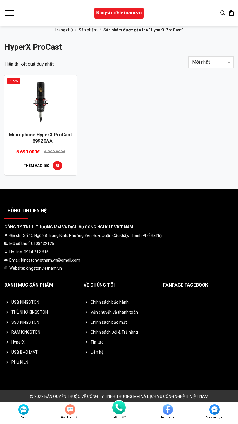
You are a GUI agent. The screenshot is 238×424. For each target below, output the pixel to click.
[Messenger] (214, 409)
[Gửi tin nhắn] (70, 409)
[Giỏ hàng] (231, 13)
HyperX (18, 342)
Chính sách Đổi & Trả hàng (114, 332)
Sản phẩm (88, 30)
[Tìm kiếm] (222, 13)
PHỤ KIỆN (19, 362)
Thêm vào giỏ (36, 166)
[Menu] (9, 13)
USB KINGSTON (25, 302)
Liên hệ (97, 352)
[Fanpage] (168, 409)
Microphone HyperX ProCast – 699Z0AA (40, 138)
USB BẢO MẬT (24, 352)
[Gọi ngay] (119, 407)
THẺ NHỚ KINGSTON (29, 312)
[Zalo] (23, 409)
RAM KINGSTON (25, 332)
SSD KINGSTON (25, 322)
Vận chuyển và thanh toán (114, 312)
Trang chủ (64, 30)
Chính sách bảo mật (109, 322)
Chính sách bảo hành (110, 302)
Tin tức (97, 342)
